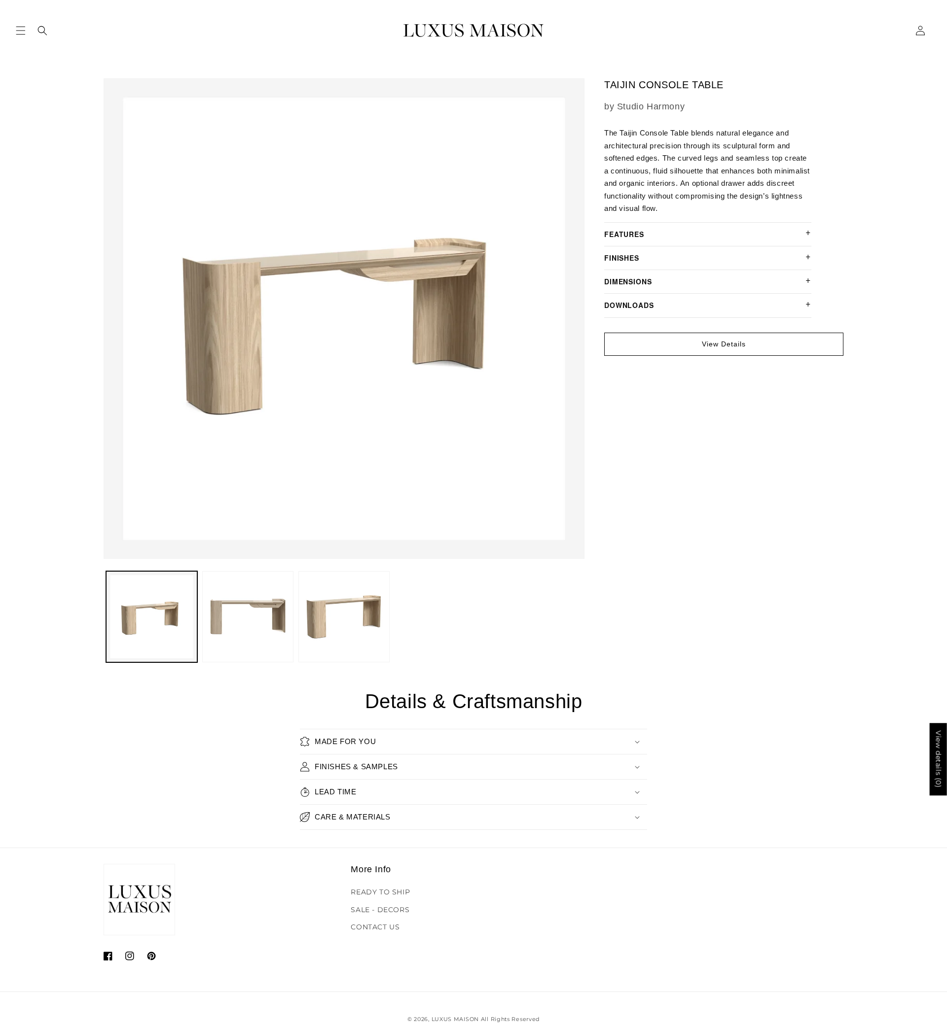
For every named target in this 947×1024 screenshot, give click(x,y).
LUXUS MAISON (455, 1019)
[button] (21, 30)
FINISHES (621, 258)
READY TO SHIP (380, 891)
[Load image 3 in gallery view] (344, 616)
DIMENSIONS (628, 281)
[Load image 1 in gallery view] (151, 616)
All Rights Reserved (510, 1019)
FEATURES (624, 234)
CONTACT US (375, 926)
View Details (724, 344)
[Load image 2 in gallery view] (247, 616)
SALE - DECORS (380, 909)
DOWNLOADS (629, 305)
